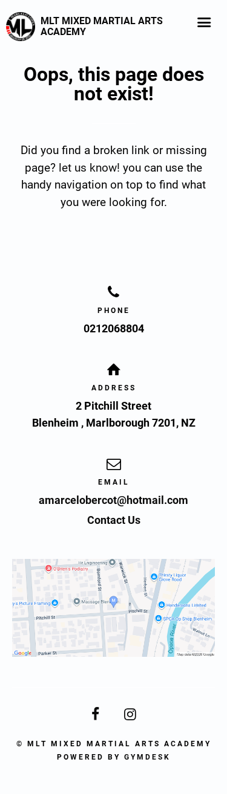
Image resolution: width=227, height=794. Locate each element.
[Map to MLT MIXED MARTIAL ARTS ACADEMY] (113, 608)
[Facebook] (96, 714)
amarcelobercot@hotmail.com (113, 500)
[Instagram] (131, 714)
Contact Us (113, 520)
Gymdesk (147, 757)
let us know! (89, 168)
